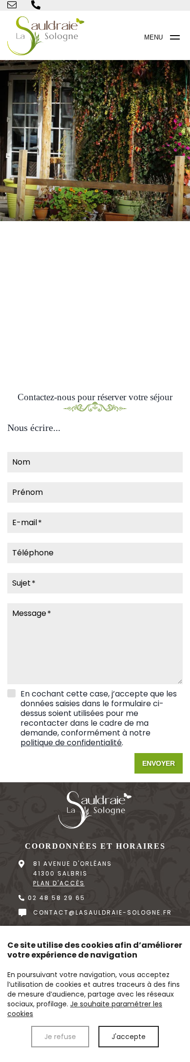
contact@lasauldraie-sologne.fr (102, 912)
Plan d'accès (59, 883)
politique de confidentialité (71, 742)
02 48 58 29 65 (55, 898)
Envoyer (158, 763)
